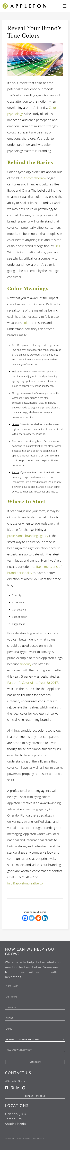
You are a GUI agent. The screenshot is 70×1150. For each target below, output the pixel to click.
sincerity (25, 664)
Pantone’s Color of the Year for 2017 (32, 682)
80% (57, 246)
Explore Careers (35, 1096)
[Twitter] (32, 918)
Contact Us (18, 1072)
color (26, 323)
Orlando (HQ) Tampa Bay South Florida (15, 1119)
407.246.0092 (15, 1081)
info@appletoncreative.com (26, 883)
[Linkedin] (45, 918)
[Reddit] (38, 918)
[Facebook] (25, 918)
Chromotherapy (35, 178)
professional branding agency (27, 536)
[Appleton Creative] (24, 5)
